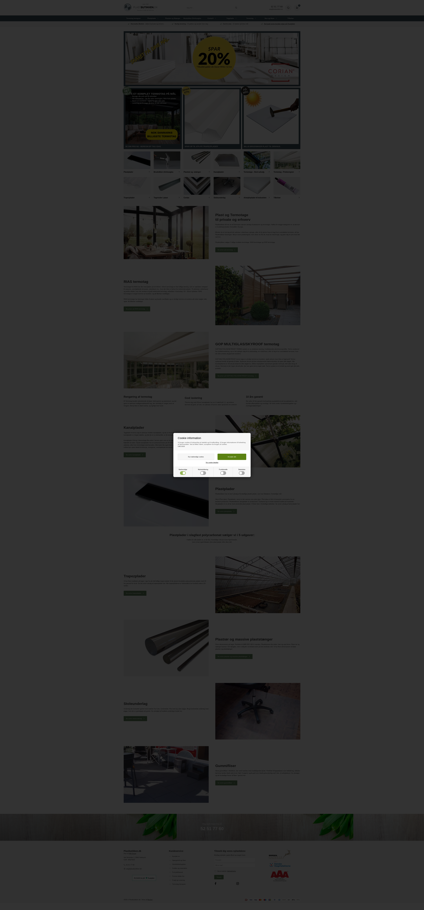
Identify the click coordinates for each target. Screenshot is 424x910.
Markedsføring (203, 469)
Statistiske (241, 469)
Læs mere (181, 446)
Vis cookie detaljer (212, 462)
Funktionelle (223, 469)
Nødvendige (183, 469)
